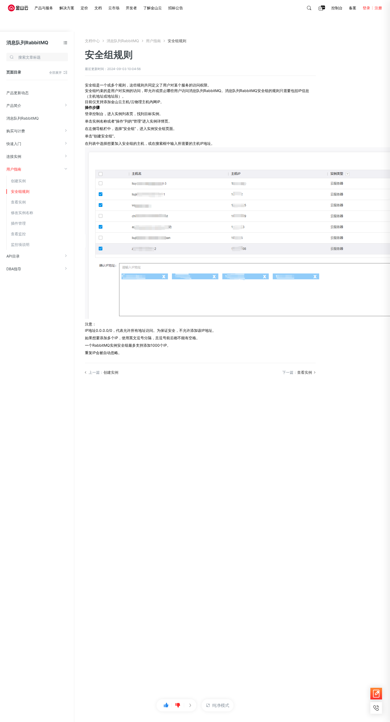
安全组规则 (20, 191)
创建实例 (18, 181)
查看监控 (18, 234)
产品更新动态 (17, 92)
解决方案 (66, 8)
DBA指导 (13, 269)
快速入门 (13, 143)
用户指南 (13, 169)
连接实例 (13, 156)
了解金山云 (152, 8)
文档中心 (92, 40)
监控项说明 (20, 244)
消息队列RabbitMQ (27, 42)
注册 (378, 8)
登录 (366, 8)
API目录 (13, 256)
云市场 (113, 8)
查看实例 (18, 202)
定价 (84, 8)
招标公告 (175, 8)
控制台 (337, 8)
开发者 (131, 8)
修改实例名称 (22, 212)
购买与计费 (15, 131)
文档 (98, 8)
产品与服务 (43, 8)
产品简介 (13, 105)
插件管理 (18, 223)
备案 (352, 8)
